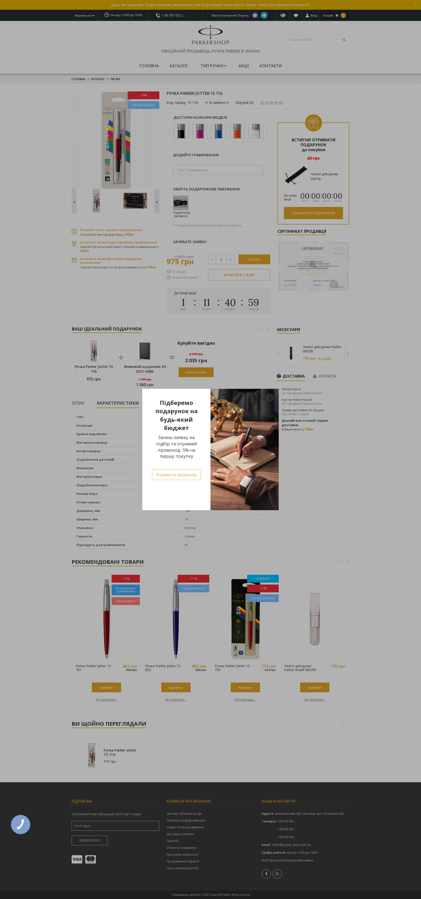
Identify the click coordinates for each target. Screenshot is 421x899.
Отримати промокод (176, 474)
